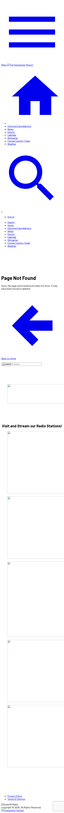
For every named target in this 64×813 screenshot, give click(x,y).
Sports (11, 132)
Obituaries (12, 137)
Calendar (11, 134)
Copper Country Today (18, 140)
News (10, 129)
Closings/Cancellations (19, 126)
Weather (11, 143)
